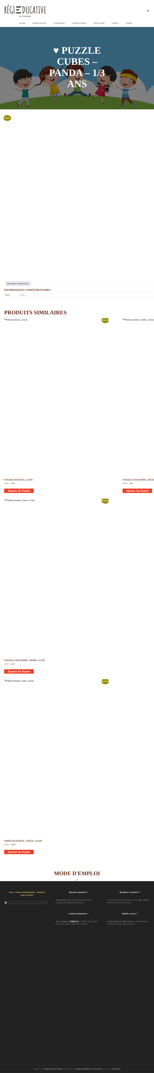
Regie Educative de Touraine (53, 1069)
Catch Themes (116, 1069)
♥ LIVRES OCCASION (79, 23)
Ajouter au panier (19, 490)
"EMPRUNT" (74, 921)
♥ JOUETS (115, 23)
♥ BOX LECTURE (99, 23)
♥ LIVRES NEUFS (59, 23)
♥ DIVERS (129, 23)
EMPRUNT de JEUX (39, 23)
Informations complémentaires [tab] (18, 283)
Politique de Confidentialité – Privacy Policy (88, 1069)
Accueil (22, 23)
